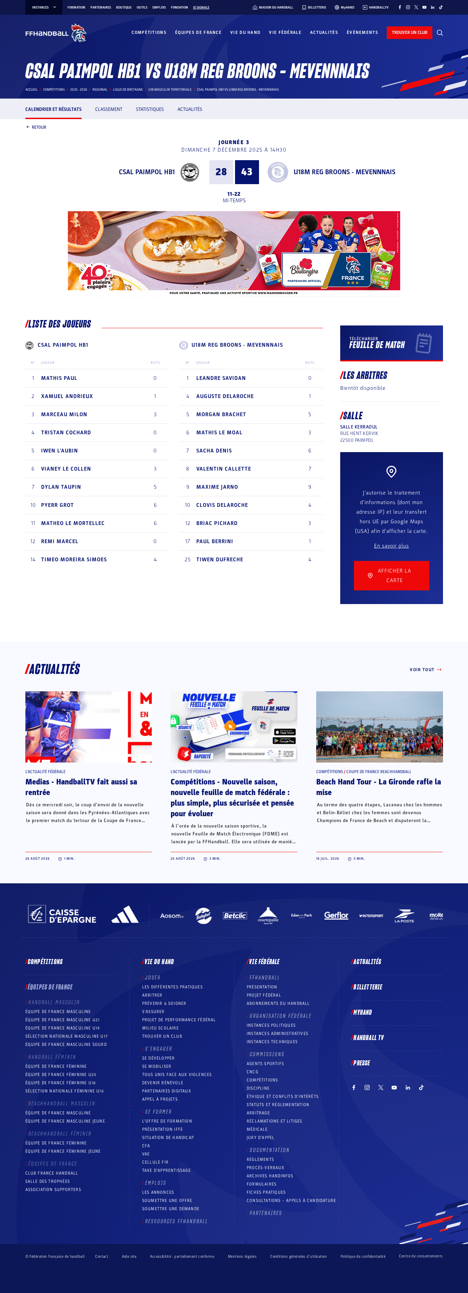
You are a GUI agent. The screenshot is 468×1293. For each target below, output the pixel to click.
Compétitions (149, 32)
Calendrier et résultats (53, 109)
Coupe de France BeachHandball (378, 771)
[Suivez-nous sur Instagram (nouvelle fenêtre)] (408, 7)
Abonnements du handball (278, 1003)
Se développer (158, 1058)
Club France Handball (51, 1173)
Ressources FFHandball (176, 1221)
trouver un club (409, 32)
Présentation (262, 987)
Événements (362, 32)
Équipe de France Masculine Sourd (66, 1044)
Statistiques (150, 109)
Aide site (129, 1256)
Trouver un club (162, 1036)
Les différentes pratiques (172, 987)
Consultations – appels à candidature (291, 1200)
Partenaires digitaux (166, 1091)
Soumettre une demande (170, 1208)
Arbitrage (258, 1113)
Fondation (179, 7)
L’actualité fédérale (45, 771)
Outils (142, 7)
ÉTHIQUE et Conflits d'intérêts (283, 1096)
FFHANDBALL (265, 978)
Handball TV (369, 1038)
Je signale (201, 7)
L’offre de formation (167, 1121)
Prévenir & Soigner (164, 1003)
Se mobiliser (156, 1066)
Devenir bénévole (162, 1082)
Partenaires (100, 7)
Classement (108, 109)
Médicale (257, 1129)
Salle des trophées (47, 1181)
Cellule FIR (155, 1162)
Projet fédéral (264, 995)
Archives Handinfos (270, 1176)
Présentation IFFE (162, 1129)
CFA (146, 1145)
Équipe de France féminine (56, 1066)
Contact (101, 1256)
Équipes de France (198, 32)
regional (100, 90)
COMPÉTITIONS (262, 1080)
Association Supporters (53, 1189)
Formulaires (261, 1184)
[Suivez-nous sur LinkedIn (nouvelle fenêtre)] (433, 7)
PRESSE (362, 1063)
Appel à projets (160, 1099)
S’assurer (153, 1011)
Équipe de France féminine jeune (63, 1151)
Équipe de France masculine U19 (62, 1028)
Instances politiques (271, 1025)
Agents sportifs (265, 1063)
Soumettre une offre (167, 1200)
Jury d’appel (260, 1137)
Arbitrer (152, 995)
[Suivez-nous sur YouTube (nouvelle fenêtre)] (424, 7)
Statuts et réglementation (278, 1104)
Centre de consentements (421, 1256)
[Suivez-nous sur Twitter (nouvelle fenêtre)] (416, 7)
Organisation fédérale (281, 1016)
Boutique (124, 7)
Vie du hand (245, 32)
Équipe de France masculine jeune (65, 1121)
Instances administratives (277, 1033)
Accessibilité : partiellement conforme (182, 1256)
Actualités (324, 32)
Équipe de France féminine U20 (61, 1074)
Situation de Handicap (168, 1137)
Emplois (159, 7)
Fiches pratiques (266, 1192)
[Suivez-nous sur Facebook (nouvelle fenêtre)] (400, 7)
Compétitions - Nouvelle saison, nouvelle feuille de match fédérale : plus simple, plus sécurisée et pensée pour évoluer (232, 798)
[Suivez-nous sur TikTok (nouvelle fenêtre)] (441, 7)
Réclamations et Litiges (275, 1121)
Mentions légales (242, 1256)
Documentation (270, 1150)
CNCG (252, 1072)
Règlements (260, 1159)
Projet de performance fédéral (179, 1019)
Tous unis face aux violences (177, 1074)
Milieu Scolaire (160, 1028)
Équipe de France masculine (58, 1011)
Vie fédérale (285, 32)
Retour (39, 127)
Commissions (267, 1054)
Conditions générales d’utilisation (298, 1256)
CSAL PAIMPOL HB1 (147, 172)
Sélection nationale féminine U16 (64, 1091)
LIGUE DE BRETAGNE (128, 90)
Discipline (258, 1088)
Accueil (31, 90)
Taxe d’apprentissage (166, 1170)
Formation (76, 7)
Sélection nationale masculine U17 (66, 1036)
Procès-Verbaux (265, 1167)
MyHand (363, 1012)
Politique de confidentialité (363, 1256)
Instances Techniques (272, 1041)
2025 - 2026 (78, 90)
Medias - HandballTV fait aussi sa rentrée (81, 787)
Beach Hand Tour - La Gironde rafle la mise (378, 787)
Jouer (153, 978)
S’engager (158, 1049)
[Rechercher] (440, 33)
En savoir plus (391, 545)
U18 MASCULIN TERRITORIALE (170, 90)
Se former (158, 1112)
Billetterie (368, 987)
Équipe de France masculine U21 (62, 1019)
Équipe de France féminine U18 (60, 1082)
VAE (146, 1154)
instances (40, 7)
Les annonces (158, 1192)
